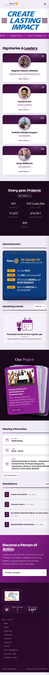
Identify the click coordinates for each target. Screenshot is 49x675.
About (6, 627)
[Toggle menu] (45, 4)
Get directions (12, 476)
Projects (7, 642)
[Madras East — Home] (11, 4)
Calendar (7, 639)
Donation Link (10, 654)
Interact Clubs (10, 658)
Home (6, 623)
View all (40, 306)
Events (7, 646)
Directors (8, 635)
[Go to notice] (24, 297)
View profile (24, 79)
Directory (8, 631)
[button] (25, 390)
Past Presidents (11, 650)
